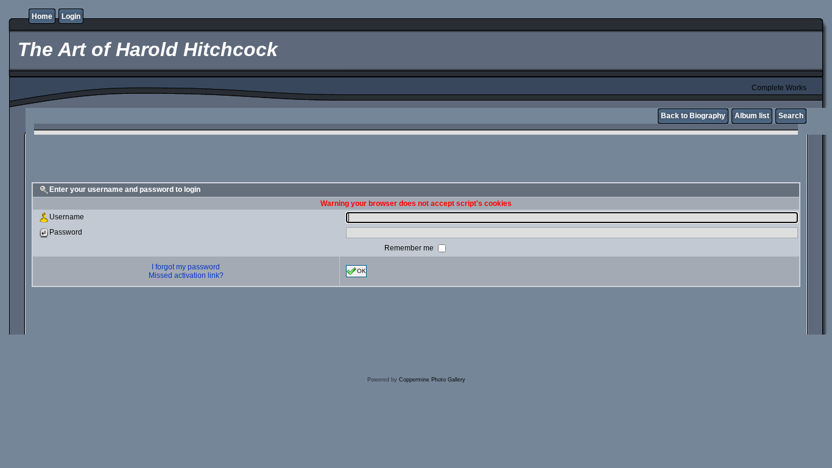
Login (71, 16)
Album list (752, 116)
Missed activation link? (186, 275)
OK (361, 271)
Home (42, 16)
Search (790, 116)
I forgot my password (186, 267)
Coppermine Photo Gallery (432, 380)
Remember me (409, 248)
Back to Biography (693, 116)
